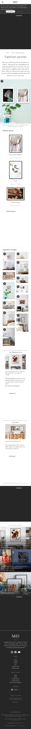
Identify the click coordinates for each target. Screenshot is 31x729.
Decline (20, 11)
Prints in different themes (17, 53)
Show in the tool (15, 157)
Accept (10, 11)
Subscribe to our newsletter (16, 695)
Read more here (8, 9)
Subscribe (15, 702)
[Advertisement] (15, 32)
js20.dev (24, 716)
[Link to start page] (15, 2)
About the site (15, 672)
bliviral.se (21, 723)
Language (15, 686)
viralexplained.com (21, 725)
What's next (15, 422)
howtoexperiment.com (15, 720)
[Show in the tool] (2, 81)
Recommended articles (15, 525)
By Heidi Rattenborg (12, 386)
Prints (7, 53)
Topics (15, 656)
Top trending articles (15, 352)
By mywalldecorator (7, 570)
